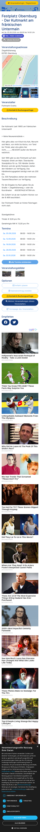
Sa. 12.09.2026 (9, 239)
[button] (20, 828)
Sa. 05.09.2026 (9, 233)
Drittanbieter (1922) (8, 771)
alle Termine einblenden (21, 262)
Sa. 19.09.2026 (9, 244)
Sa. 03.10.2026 (9, 255)
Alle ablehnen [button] (20, 823)
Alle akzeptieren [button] (20, 818)
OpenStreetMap (18, 85)
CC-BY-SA (34, 85)
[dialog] (20, 788)
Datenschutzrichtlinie (8, 791)
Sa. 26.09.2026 (9, 250)
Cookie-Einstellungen (19, 789)
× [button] (37, 746)
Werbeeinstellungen (24, 785)
